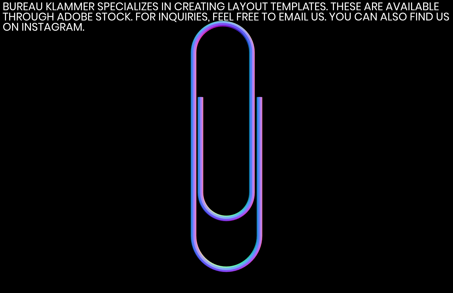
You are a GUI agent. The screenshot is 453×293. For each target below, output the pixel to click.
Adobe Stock (94, 16)
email (293, 16)
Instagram (52, 27)
